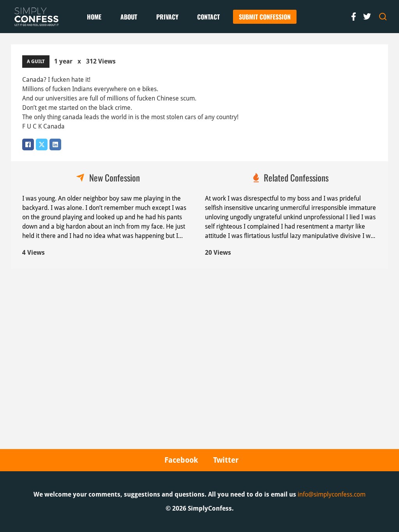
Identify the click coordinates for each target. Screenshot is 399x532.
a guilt (36, 61)
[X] (42, 144)
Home (94, 16)
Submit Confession (265, 16)
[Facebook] (28, 144)
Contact (208, 16)
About (128, 16)
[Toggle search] (383, 17)
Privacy (167, 16)
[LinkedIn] (55, 144)
